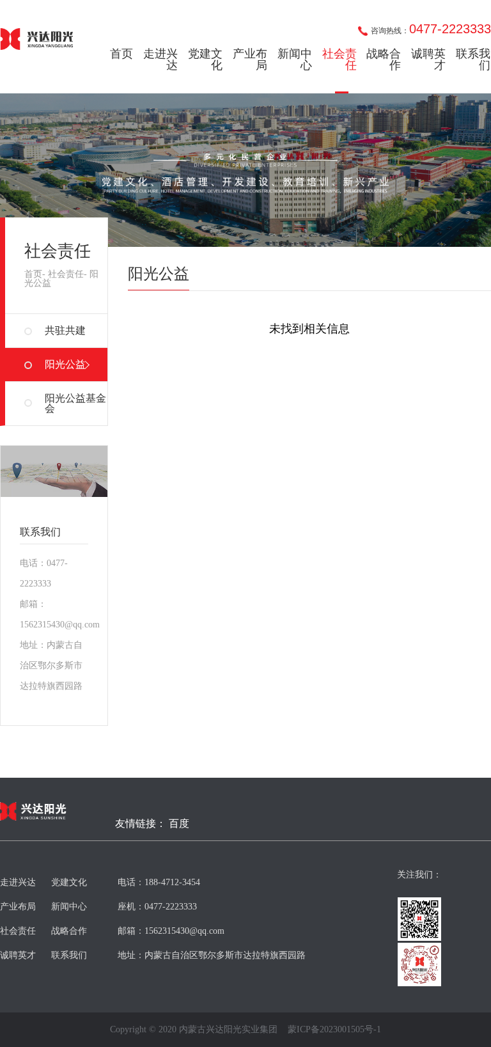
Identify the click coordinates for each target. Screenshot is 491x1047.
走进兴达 (160, 59)
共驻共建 (65, 330)
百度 (179, 824)
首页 (121, 53)
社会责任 (339, 59)
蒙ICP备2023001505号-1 (334, 1029)
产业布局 (250, 59)
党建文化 (205, 59)
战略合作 (383, 59)
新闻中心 (294, 59)
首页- (34, 274)
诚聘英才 (428, 59)
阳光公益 (65, 364)
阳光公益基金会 (75, 403)
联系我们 (473, 59)
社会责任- (67, 274)
